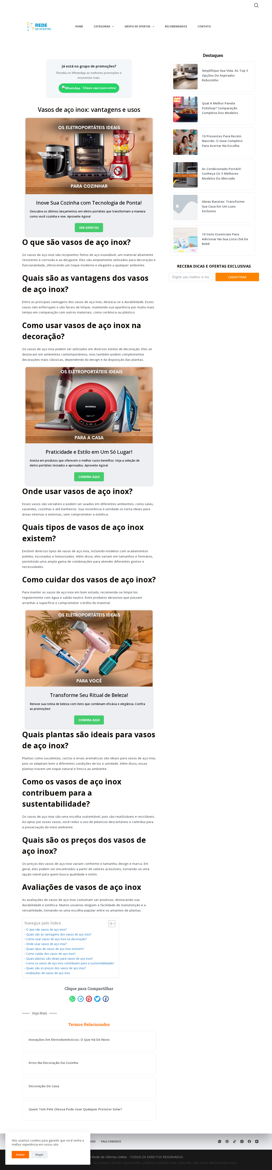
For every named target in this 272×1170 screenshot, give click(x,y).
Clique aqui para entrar (99, 88)
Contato (204, 26)
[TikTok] (234, 1141)
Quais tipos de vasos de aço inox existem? (55, 949)
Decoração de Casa (44, 1086)
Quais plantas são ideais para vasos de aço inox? (59, 959)
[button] (72, 999)
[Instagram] (242, 1141)
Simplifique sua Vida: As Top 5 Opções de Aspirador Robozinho (225, 75)
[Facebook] (249, 1141)
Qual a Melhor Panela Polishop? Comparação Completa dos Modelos (220, 108)
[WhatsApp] (219, 1141)
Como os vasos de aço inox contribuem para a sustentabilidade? (70, 963)
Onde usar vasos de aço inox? (46, 944)
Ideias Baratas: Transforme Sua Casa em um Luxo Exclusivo (223, 206)
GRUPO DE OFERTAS (137, 26)
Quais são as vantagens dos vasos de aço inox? (59, 934)
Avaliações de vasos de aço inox (48, 973)
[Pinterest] (227, 1141)
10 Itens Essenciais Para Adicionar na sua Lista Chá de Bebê (225, 239)
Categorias (102, 26)
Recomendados (176, 26)
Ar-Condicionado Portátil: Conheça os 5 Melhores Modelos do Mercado (221, 173)
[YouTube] (256, 1141)
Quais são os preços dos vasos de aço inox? (56, 968)
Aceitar (20, 1154)
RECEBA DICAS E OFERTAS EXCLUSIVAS (214, 266)
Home (79, 26)
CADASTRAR (237, 277)
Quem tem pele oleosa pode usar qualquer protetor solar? (75, 1109)
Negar (39, 1154)
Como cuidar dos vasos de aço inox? (51, 954)
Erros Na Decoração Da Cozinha (53, 1062)
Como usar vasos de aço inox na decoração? (56, 939)
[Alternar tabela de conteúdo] (110, 923)
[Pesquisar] (256, 5)
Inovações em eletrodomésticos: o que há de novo (69, 1039)
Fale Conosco (111, 1141)
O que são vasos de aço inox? (46, 929)
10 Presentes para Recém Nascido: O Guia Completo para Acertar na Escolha (222, 141)
